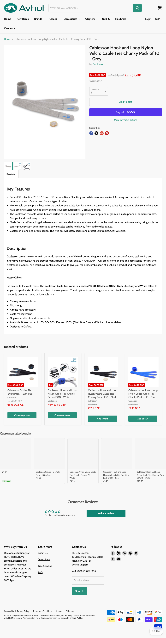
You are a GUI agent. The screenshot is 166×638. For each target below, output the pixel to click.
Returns (58, 611)
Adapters (90, 18)
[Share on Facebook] (91, 133)
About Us (43, 553)
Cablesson (98, 64)
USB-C (106, 18)
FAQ (40, 572)
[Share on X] (96, 133)
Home (7, 18)
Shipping (70, 611)
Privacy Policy (23, 611)
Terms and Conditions (42, 611)
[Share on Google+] (102, 133)
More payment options (125, 120)
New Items (23, 18)
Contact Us (9, 611)
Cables (53, 18)
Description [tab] (11, 174)
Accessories (71, 18)
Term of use (44, 559)
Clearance (9, 28)
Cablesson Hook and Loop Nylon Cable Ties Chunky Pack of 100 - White (62, 394)
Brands (38, 18)
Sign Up (79, 591)
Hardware (121, 18)
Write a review (106, 513)
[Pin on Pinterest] (107, 133)
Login (148, 19)
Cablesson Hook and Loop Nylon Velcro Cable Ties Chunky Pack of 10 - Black (102, 394)
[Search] (137, 8)
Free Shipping (45, 565)
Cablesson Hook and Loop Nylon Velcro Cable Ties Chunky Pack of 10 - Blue (143, 394)
